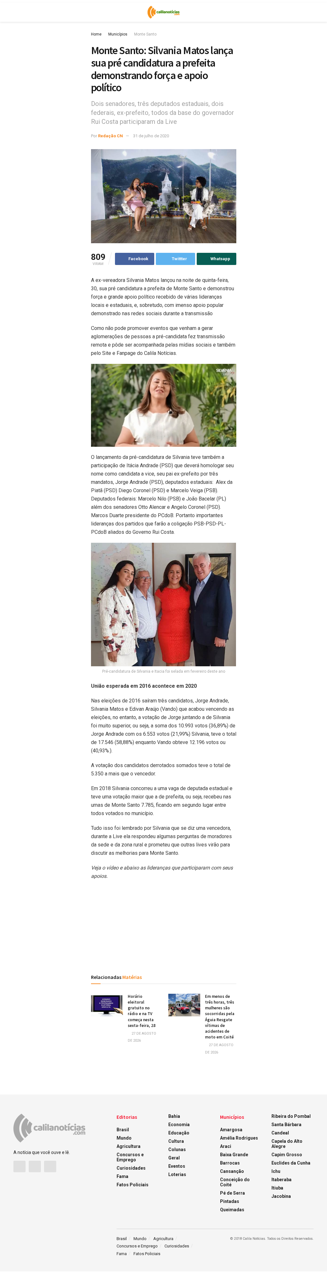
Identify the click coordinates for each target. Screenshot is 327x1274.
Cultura (176, 1141)
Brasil (123, 1129)
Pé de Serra (232, 1193)
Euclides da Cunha (290, 1163)
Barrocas (230, 1163)
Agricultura (129, 1146)
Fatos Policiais (132, 1184)
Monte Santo (145, 34)
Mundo (124, 1138)
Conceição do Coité (235, 1182)
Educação (178, 1132)
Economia (179, 1124)
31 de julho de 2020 (151, 135)
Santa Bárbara (286, 1124)
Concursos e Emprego (130, 1157)
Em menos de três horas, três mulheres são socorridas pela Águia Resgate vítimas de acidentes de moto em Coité (219, 1017)
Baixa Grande (234, 1154)
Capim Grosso (286, 1154)
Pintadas (229, 1201)
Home (96, 34)
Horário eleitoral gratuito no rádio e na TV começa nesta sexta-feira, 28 (142, 1011)
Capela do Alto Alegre (286, 1144)
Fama (122, 1176)
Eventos (176, 1166)
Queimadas (232, 1209)
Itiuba (277, 1187)
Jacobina (281, 1196)
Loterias (177, 1174)
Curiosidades (131, 1168)
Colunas (177, 1149)
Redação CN (110, 135)
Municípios (117, 34)
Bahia (174, 1116)
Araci (225, 1146)
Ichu (275, 1171)
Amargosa (231, 1129)
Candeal (280, 1132)
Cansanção (232, 1171)
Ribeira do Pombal (291, 1116)
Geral (174, 1157)
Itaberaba (281, 1179)
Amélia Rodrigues (239, 1138)
